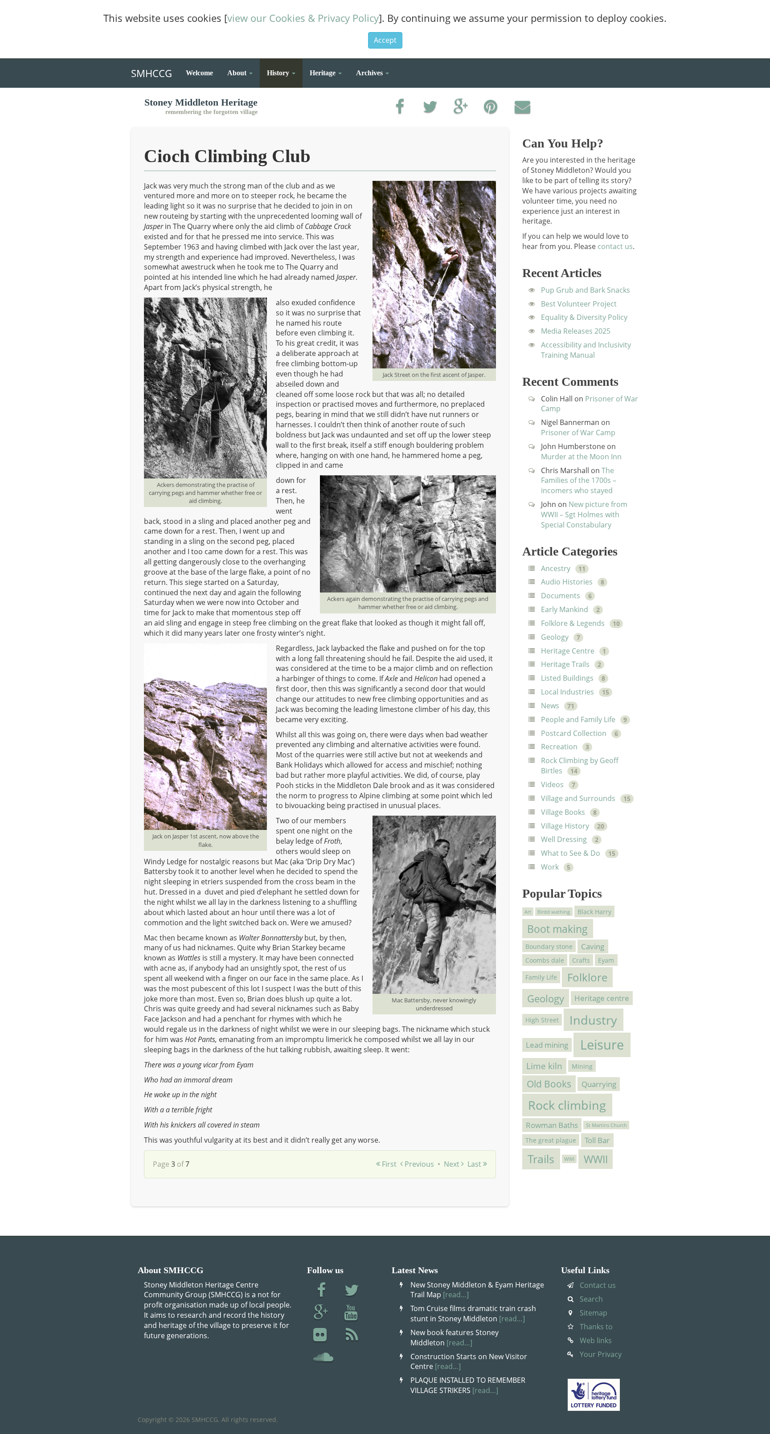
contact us (615, 246)
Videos (552, 784)
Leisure (602, 1045)
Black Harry (594, 911)
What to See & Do (570, 853)
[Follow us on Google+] (321, 1313)
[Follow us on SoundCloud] (323, 1358)
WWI (569, 1159)
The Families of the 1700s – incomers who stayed (578, 481)
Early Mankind (564, 609)
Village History (565, 826)
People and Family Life (578, 719)
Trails (541, 1159)
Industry (593, 1020)
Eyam (606, 960)
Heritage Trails (565, 664)
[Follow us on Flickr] (321, 1335)
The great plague (550, 1140)
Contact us (598, 1285)
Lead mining (547, 1045)
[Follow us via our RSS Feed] (352, 1335)
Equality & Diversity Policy (584, 317)
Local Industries (567, 692)
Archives (370, 73)
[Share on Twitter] (430, 107)
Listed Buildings (567, 678)
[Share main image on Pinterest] (492, 107)
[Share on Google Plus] (461, 107)
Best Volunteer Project (579, 304)
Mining (582, 1066)
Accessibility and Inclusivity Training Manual (586, 350)
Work (550, 867)
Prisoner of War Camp (578, 432)
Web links (596, 1340)
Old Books (549, 1084)
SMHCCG (151, 71)
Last (475, 1164)
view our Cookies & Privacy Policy (303, 18)
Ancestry (555, 568)
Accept (385, 40)
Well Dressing (564, 839)
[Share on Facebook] (399, 107)
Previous (418, 1164)
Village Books (563, 812)
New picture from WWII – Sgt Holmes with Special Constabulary (584, 514)
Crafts (581, 960)
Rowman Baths (552, 1125)
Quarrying (599, 1084)
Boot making (557, 929)
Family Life (541, 977)
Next (452, 1164)
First (388, 1164)
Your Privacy (601, 1354)
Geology (555, 637)
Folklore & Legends (573, 623)
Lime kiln (544, 1066)
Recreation (559, 747)
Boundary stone (549, 946)
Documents (560, 596)
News (550, 706)
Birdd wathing (553, 911)
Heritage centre (601, 998)
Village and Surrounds (578, 798)
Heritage (323, 73)
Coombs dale (544, 960)
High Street (542, 1019)
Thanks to (596, 1327)
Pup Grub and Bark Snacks (585, 290)
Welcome (199, 73)
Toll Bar (597, 1140)
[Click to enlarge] (434, 273)
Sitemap (593, 1313)
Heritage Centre (567, 651)
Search (591, 1299)
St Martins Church (606, 1125)
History (279, 73)
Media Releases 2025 (575, 331)
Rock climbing (567, 1105)
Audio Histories (567, 582)
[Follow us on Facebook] (321, 1291)
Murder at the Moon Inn (581, 457)
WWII (596, 1159)
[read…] (456, 1294)
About (237, 73)
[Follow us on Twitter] (352, 1291)
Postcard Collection (573, 733)
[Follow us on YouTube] (352, 1313)
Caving (592, 946)
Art (527, 911)
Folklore (587, 977)
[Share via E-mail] (522, 107)
